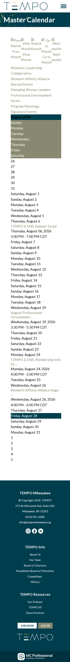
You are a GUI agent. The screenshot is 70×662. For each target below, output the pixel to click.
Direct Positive (35, 612)
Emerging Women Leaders (31, 90)
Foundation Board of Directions (35, 570)
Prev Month (16, 54)
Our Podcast (35, 601)
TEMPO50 (35, 607)
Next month (56, 57)
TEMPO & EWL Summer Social (34, 226)
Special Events (22, 84)
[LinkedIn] (40, 531)
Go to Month (46, 59)
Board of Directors (35, 565)
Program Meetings (25, 106)
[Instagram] (28, 531)
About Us (35, 554)
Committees (35, 576)
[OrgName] (26, 6)
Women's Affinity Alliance (30, 79)
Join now (27, 625)
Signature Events (24, 112)
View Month (26, 57)
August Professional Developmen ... (26, 315)
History (35, 581)
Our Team (35, 559)
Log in (45, 625)
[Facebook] (34, 531)
